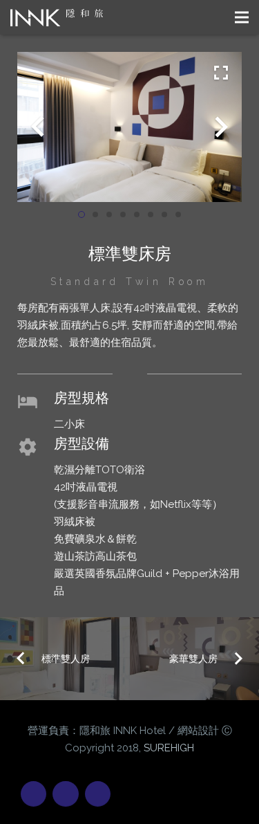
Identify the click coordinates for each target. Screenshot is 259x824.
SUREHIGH (169, 748)
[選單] (242, 17)
